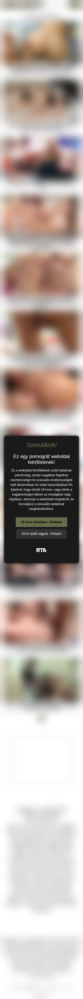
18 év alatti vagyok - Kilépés (41, 533)
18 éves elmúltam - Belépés (41, 522)
